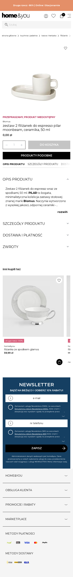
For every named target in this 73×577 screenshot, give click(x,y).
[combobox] (36, 24)
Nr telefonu (36, 423)
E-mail (36, 398)
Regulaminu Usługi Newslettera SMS (30, 434)
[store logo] (15, 16)
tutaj (65, 462)
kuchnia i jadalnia (29, 35)
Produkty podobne (36, 155)
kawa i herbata (49, 35)
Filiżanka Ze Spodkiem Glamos (21, 349)
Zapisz (36, 448)
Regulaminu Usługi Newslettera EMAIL (31, 409)
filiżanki (64, 35)
